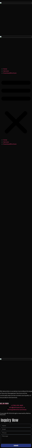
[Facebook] (2, 399)
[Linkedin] (7, 399)
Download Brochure (9, 73)
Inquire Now (4, 404)
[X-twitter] (3, 399)
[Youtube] (5, 399)
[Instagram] (0, 399)
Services (6, 71)
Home (5, 69)
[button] (16, 106)
